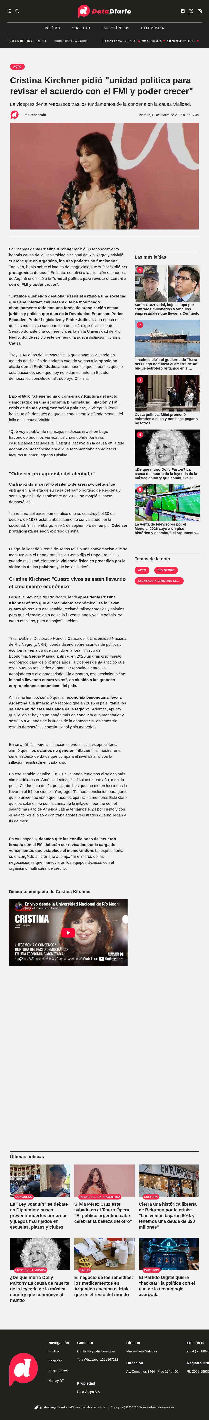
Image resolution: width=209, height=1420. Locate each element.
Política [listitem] (53, 28)
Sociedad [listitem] (81, 28)
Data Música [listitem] (152, 28)
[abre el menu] (9, 11)
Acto (142, 570)
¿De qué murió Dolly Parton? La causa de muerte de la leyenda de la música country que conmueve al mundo (39, 1289)
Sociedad (55, 1361)
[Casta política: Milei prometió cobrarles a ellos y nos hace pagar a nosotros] (167, 393)
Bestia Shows (58, 1371)
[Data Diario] (104, 11)
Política (53, 1351)
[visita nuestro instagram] (200, 11)
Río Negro (166, 570)
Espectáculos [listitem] (115, 28)
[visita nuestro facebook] (182, 11)
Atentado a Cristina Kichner (162, 580)
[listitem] (122, 41)
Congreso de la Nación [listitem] (60, 41)
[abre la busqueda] (17, 11)
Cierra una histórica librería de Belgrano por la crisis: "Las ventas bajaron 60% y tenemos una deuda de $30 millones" (168, 1216)
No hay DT (56, 1381)
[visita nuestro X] (191, 11)
